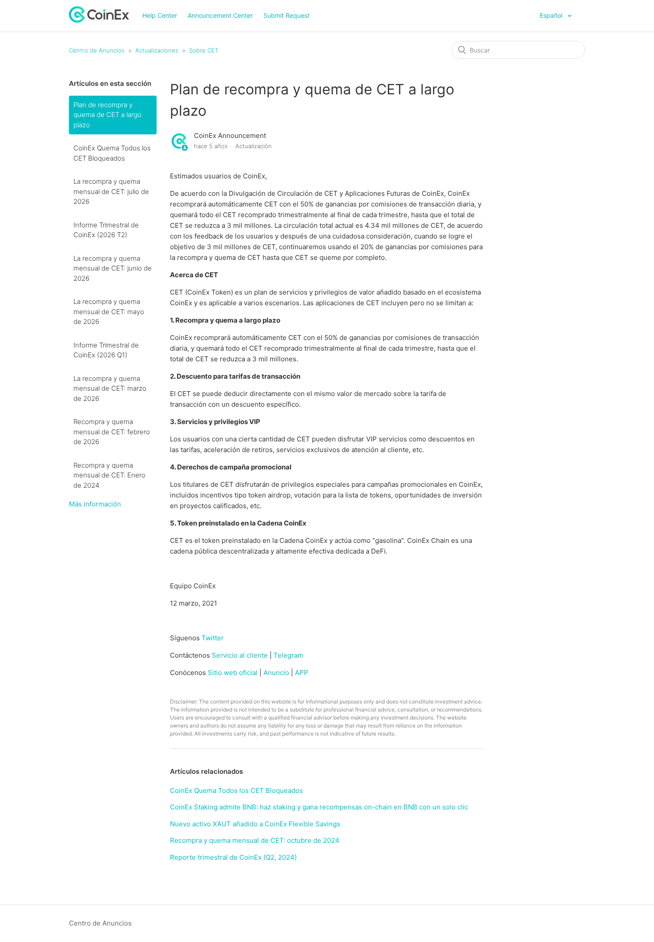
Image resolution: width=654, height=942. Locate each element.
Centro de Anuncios (97, 50)
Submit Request (286, 15)
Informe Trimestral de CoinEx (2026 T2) (106, 230)
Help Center (159, 15)
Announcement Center (220, 15)
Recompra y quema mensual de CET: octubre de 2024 (254, 840)
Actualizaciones (156, 50)
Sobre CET (203, 50)
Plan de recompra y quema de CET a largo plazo (107, 115)
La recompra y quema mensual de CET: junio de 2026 (112, 268)
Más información (95, 504)
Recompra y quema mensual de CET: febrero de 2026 (111, 431)
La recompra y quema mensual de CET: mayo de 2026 (108, 311)
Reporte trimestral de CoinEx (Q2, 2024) (233, 857)
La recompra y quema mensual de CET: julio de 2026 (111, 191)
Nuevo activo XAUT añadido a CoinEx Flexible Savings (255, 824)
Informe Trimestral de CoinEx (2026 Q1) (106, 350)
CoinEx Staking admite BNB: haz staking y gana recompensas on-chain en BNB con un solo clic (319, 807)
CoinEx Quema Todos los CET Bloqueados (112, 153)
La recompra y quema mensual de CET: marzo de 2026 (109, 388)
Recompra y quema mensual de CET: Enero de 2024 (109, 475)
